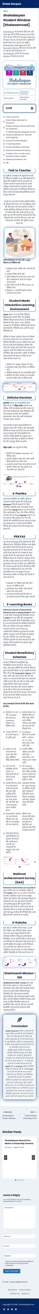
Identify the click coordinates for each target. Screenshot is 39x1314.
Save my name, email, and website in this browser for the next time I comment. (19, 1263)
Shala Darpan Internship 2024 (30, 1115)
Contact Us (15, 1293)
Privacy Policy (25, 1290)
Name (7, 1236)
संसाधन (5, 11)
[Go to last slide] (5, 1157)
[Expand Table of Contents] (32, 108)
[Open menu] (35, 4)
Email (7, 1246)
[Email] (16, 1309)
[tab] (15, 1180)
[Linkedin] (8, 1309)
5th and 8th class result (11, 93)
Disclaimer (12, 1290)
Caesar (9, 1147)
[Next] (33, 1157)
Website (7, 1256)
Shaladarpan (9, 53)
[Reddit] (12, 1309)
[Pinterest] (4, 1309)
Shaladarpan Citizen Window (9, 1115)
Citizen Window (9, 98)
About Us (25, 1293)
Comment (9, 1208)
